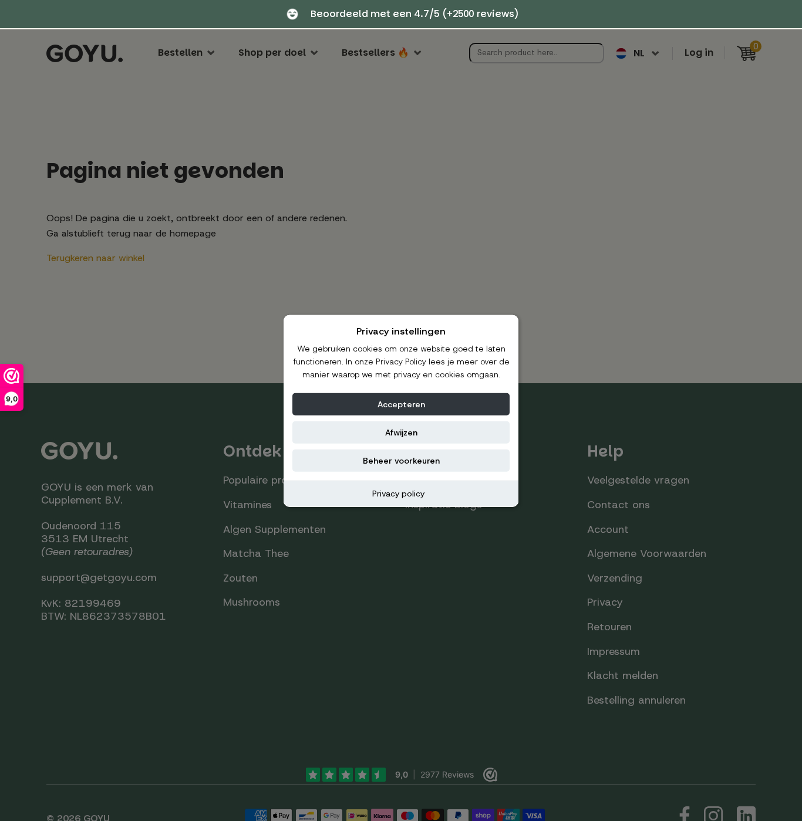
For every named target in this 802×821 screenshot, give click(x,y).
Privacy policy (398, 493)
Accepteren (401, 403)
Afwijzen (401, 432)
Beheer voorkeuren (401, 460)
